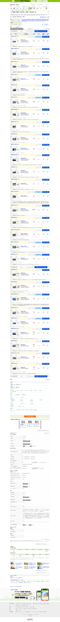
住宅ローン (36, 608)
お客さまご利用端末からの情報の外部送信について (26, 603)
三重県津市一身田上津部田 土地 (15, 229)
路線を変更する (13, 20)
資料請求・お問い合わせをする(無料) (41, 376)
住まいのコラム (37, 611)
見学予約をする (38, 36)
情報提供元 (41, 603)
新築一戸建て (23, 581)
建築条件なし (18, 394)
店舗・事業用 (38, 581)
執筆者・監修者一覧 (41, 611)
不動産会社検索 (21, 582)
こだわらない (14, 409)
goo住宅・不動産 (12, 603)
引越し (18, 611)
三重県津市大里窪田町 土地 (15, 48)
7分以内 (26, 390)
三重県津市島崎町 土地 (14, 217)
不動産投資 (42, 581)
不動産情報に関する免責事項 (18, 586)
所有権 (12, 403)
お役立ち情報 (11, 611)
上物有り (22, 397)
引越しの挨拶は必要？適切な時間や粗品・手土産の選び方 (45, 567)
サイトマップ (34, 614)
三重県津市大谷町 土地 (14, 363)
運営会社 (37, 614)
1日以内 (23, 409)
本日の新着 (18, 409)
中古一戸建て (28, 581)
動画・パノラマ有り (21, 406)
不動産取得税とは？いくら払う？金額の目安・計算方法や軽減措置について (32, 564)
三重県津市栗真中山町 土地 (15, 154)
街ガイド (34, 611)
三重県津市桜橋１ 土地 (14, 254)
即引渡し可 (32, 403)
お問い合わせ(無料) (46, 36)
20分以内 (40, 390)
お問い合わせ (30, 614)
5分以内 (22, 390)
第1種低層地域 (20, 577)
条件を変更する (16, 24)
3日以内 (27, 409)
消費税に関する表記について (26, 605)
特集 (16, 611)
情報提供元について (12, 586)
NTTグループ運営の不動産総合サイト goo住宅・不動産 (16, 2)
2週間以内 (35, 409)
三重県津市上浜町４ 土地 (14, 36)
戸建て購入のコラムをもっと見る (42, 570)
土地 (31, 581)
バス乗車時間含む (14, 391)
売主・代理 (22, 403)
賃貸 (34, 581)
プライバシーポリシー (24, 614)
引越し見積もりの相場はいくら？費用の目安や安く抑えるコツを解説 (32, 567)
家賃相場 (25, 582)
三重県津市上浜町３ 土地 (14, 61)
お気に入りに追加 (31, 36)
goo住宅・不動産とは (18, 603)
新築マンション (17, 608)
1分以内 (18, 390)
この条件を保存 (46, 24)
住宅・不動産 (46, 581)
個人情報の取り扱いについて (19, 605)
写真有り (13, 406)
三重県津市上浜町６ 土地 (14, 307)
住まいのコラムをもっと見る (41, 572)
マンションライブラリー (14, 582)
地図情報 (45, 611)
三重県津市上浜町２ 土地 (14, 121)
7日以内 (31, 409)
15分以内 (35, 390)
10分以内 (31, 390)
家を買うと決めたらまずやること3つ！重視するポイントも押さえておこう (19, 564)
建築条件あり (24, 394)
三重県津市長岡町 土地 (14, 269)
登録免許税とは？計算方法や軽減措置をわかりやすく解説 (45, 564)
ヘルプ (27, 614)
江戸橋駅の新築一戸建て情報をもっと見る (43, 430)
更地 (12, 397)
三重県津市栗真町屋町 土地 (15, 109)
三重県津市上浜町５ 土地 (14, 74)
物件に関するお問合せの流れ (36, 603)
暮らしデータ (29, 582)
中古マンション (18, 581)
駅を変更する (18, 20)
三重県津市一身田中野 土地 (15, 144)
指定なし (13, 390)
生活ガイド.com (48, 539)
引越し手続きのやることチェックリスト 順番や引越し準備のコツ (18, 567)
